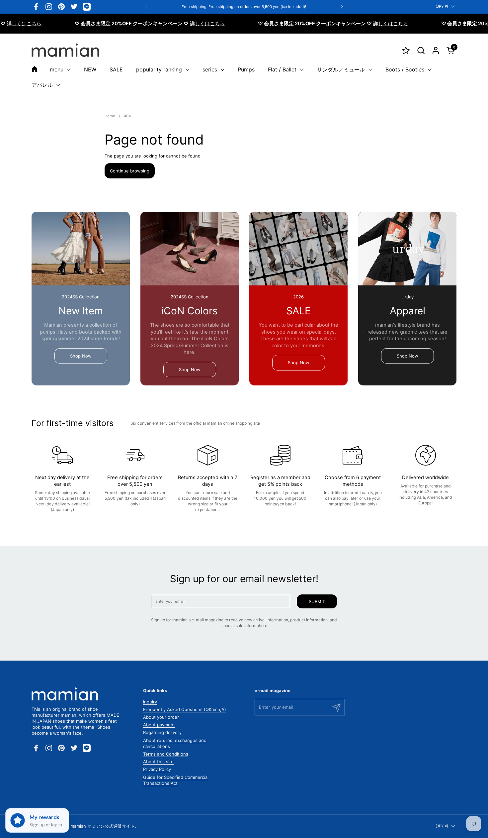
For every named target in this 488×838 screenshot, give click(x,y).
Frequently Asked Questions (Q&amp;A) (184, 709)
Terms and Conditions (165, 754)
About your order (161, 717)
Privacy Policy (157, 769)
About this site (158, 761)
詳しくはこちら (194, 24)
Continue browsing (129, 170)
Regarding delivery (162, 732)
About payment (159, 724)
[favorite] (406, 50)
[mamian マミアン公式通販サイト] (65, 50)
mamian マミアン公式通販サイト (102, 826)
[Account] (436, 50)
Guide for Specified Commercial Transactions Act (175, 780)
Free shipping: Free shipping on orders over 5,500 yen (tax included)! (244, 7)
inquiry (150, 701)
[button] (421, 50)
